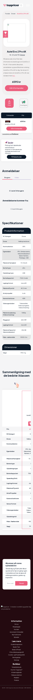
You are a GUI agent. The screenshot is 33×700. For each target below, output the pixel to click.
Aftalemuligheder (16, 672)
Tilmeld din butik (16, 667)
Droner (13, 13)
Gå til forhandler (16, 88)
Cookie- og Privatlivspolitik (16, 655)
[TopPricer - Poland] (11, 692)
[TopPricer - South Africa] (16, 692)
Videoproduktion (16, 675)
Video (17, 177)
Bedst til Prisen (16, 649)
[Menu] (28, 5)
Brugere (7, 177)
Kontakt (16, 629)
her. (14, 75)
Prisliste (16, 680)
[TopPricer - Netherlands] (6, 692)
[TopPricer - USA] (26, 692)
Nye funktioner (16, 634)
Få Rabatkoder (16, 157)
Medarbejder (16, 627)
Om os (16, 624)
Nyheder (16, 637)
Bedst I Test (16, 647)
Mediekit (16, 677)
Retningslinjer (16, 657)
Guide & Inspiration (16, 644)
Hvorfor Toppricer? (16, 670)
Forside (7, 13)
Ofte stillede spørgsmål (16, 652)
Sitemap (16, 660)
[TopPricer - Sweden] (21, 692)
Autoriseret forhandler (16, 632)
